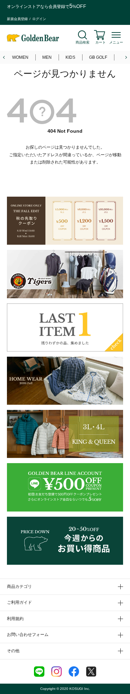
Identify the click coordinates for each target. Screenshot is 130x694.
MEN (47, 57)
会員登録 (57, 6)
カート (100, 42)
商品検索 (82, 42)
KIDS (70, 57)
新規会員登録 (17, 19)
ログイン (39, 19)
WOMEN (20, 57)
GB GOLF (98, 57)
